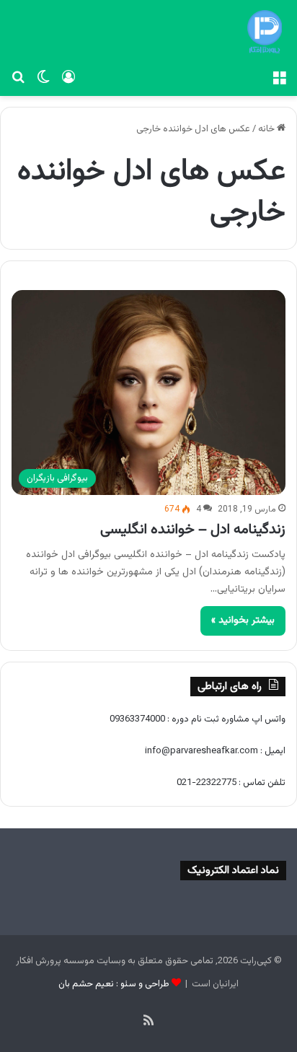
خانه (267, 129)
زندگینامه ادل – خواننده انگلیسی (192, 529)
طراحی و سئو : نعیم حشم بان (113, 984)
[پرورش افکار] (264, 31)
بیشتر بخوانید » (243, 620)
